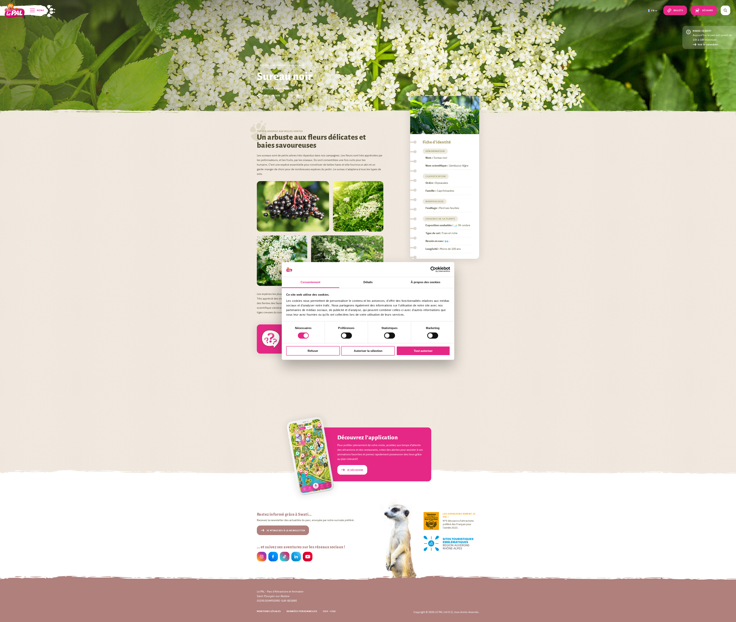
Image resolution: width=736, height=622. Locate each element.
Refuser (313, 350)
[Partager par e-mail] (297, 95)
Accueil (264, 65)
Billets (678, 10)
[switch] (346, 335)
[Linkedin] (296, 557)
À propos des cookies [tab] (425, 282)
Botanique (279, 65)
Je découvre (355, 470)
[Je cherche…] (725, 10)
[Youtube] (307, 557)
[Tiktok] (284, 557)
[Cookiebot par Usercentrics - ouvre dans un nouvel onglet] (433, 269)
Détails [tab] (368, 282)
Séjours (707, 10)
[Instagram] (261, 557)
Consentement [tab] (310, 282)
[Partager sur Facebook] (284, 95)
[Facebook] (273, 557)
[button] (652, 10)
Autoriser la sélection (368, 350)
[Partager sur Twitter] (290, 95)
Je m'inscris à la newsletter (285, 530)
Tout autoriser (423, 350)
